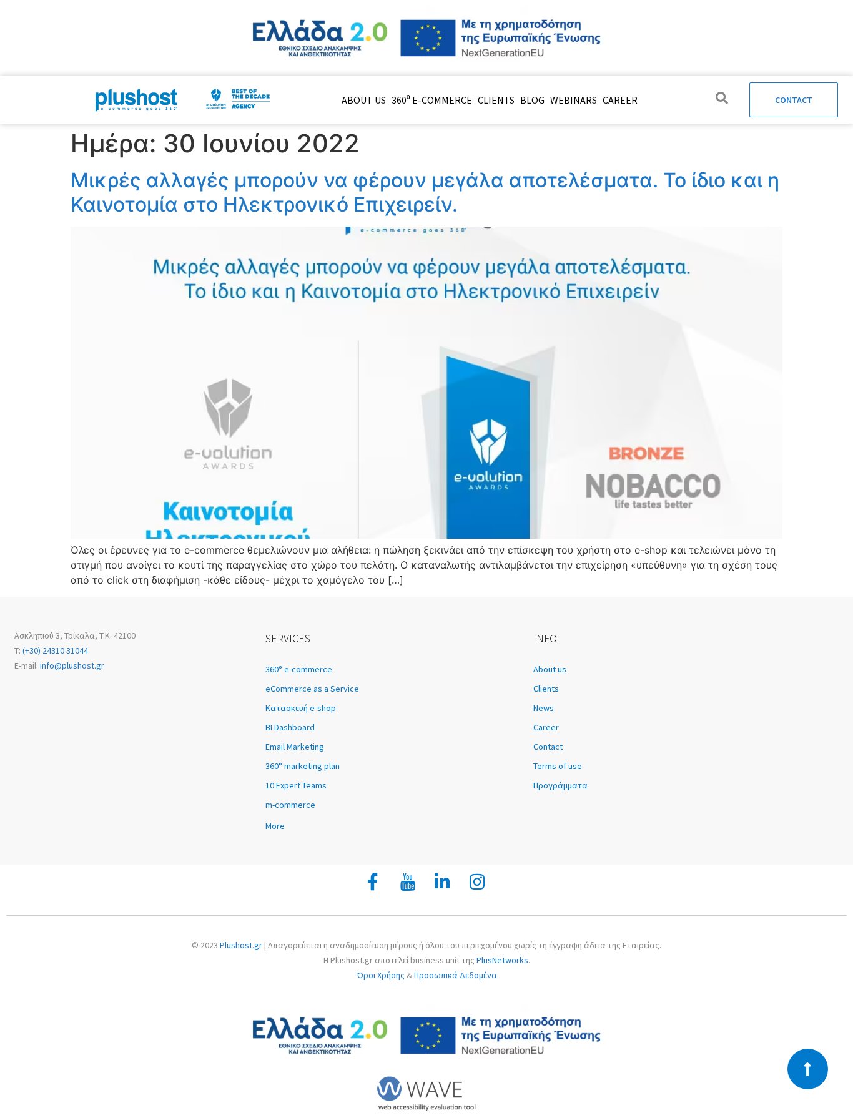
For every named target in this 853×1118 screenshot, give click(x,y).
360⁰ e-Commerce (432, 100)
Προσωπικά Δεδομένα (455, 975)
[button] (393, 825)
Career (620, 100)
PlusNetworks (502, 960)
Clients (496, 100)
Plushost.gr (241, 945)
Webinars (573, 100)
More (275, 825)
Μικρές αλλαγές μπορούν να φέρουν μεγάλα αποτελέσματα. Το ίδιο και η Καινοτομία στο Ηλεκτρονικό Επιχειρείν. (425, 192)
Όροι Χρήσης (381, 975)
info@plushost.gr (71, 665)
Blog (532, 100)
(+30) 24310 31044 (54, 650)
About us (364, 100)
